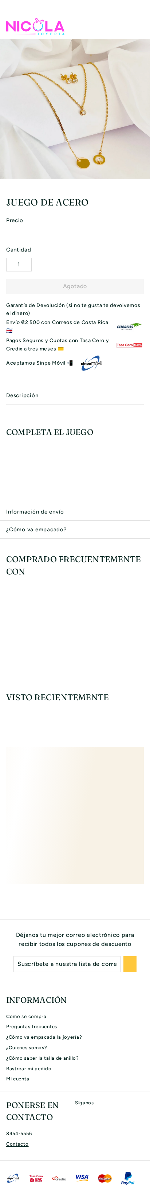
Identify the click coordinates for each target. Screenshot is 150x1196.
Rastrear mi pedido (29, 1068)
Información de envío (35, 511)
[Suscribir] (130, 964)
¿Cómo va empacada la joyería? (44, 1037)
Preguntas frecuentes (31, 1026)
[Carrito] (138, 26)
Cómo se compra (26, 1016)
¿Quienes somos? (26, 1047)
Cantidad (18, 249)
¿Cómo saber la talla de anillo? (42, 1058)
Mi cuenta (17, 1078)
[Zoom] (143, 172)
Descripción (22, 395)
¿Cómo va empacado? (36, 529)
